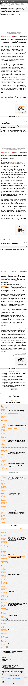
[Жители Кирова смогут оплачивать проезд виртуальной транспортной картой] (4, 465)
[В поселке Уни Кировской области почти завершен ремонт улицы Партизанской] (4, 516)
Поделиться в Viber (10, 1)
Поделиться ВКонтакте (1, 1)
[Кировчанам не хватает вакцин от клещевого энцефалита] (4, 616)
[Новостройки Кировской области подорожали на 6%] (4, 644)
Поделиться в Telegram (12, 1)
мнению (4, 309)
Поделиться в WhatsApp (8, 1)
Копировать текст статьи (14, 1)
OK (14, 683)
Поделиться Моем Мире (3, 1)
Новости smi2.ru (14, 400)
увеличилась (4, 286)
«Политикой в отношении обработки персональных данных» (14, 679)
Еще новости (14, 389)
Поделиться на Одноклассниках (5, 1)
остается (14, 162)
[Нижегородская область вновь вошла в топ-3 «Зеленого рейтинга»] (4, 453)
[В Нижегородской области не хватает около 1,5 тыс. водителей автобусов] (4, 441)
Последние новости (14, 371)
